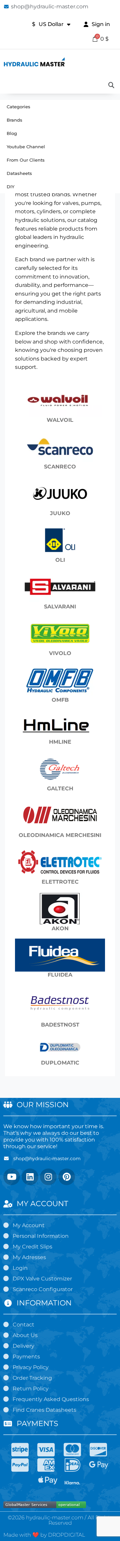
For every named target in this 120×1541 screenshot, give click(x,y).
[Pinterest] (66, 1176)
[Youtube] (11, 1176)
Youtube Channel (26, 146)
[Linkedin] (30, 1176)
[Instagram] (48, 1176)
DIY (10, 186)
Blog (12, 133)
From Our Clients (26, 160)
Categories (18, 106)
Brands (14, 120)
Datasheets (19, 173)
